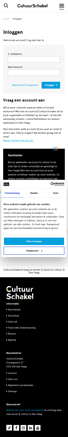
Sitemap (12, 391)
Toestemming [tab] (12, 193)
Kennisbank (14, 309)
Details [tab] (34, 193)
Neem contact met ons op (18, 140)
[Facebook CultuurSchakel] (16, 428)
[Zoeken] (6, 5)
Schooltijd (13, 315)
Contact (12, 373)
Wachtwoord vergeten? (25, 85)
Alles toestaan (34, 241)
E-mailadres (15, 54)
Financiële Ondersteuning (22, 327)
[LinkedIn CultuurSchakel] (30, 428)
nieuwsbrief (24, 410)
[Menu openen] (61, 5)
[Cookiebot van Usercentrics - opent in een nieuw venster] (50, 184)
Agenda (12, 339)
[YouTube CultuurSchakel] (37, 428)
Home (6, 18)
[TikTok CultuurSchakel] (9, 428)
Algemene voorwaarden (20, 385)
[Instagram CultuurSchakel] (23, 428)
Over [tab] (56, 193)
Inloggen (50, 85)
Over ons (13, 379)
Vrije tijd (12, 321)
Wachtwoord (15, 67)
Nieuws (12, 333)
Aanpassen (32, 250)
